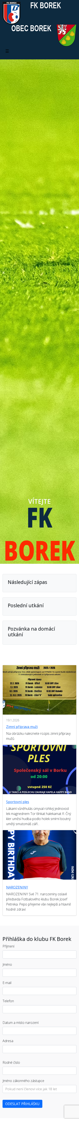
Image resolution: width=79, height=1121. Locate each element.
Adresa (8, 1040)
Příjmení (8, 946)
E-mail (7, 982)
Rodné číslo (11, 1062)
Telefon (8, 1001)
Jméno (7, 964)
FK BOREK (45, 5)
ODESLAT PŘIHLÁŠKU (22, 1103)
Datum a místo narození (21, 1022)
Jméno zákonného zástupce (23, 1080)
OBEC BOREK (31, 28)
